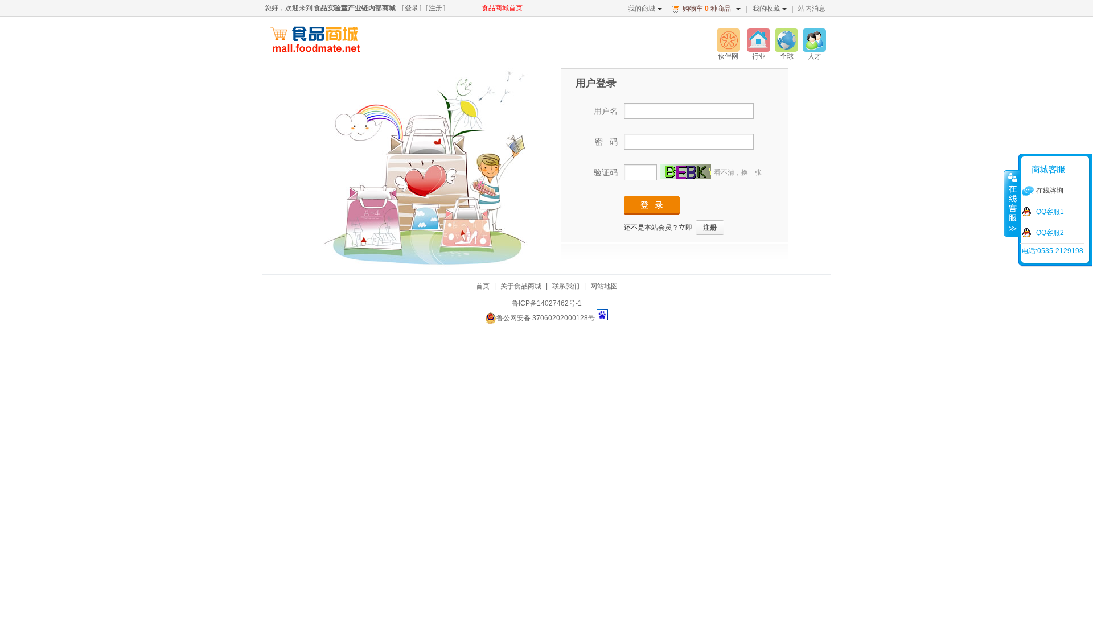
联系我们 (566, 286)
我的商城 (641, 9)
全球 (787, 56)
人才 (814, 56)
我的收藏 (766, 9)
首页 (483, 286)
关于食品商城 (520, 286)
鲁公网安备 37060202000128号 (545, 318)
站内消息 (811, 9)
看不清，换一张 (738, 172)
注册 (435, 8)
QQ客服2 (1050, 233)
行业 (759, 56)
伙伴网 (728, 56)
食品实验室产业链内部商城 (355, 8)
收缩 (1012, 203)
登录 (411, 8)
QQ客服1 (1050, 212)
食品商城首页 (502, 8)
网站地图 (604, 286)
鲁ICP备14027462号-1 (547, 303)
